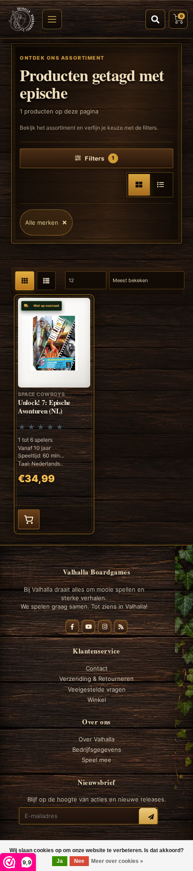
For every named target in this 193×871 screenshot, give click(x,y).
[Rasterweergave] (139, 185)
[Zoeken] (155, 19)
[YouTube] (88, 626)
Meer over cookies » (117, 861)
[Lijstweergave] (160, 185)
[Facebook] (72, 626)
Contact (97, 668)
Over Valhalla (96, 739)
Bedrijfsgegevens (96, 749)
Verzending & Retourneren (96, 678)
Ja (60, 861)
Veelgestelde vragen (97, 689)
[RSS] (120, 626)
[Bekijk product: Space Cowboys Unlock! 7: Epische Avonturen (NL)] (54, 414)
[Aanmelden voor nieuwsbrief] (148, 817)
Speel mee (96, 759)
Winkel (97, 699)
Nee (79, 861)
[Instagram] (104, 626)
